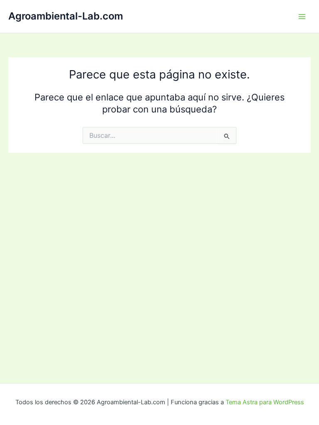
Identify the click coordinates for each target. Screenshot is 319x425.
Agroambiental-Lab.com (65, 16)
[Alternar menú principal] (302, 16)
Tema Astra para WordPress (265, 402)
